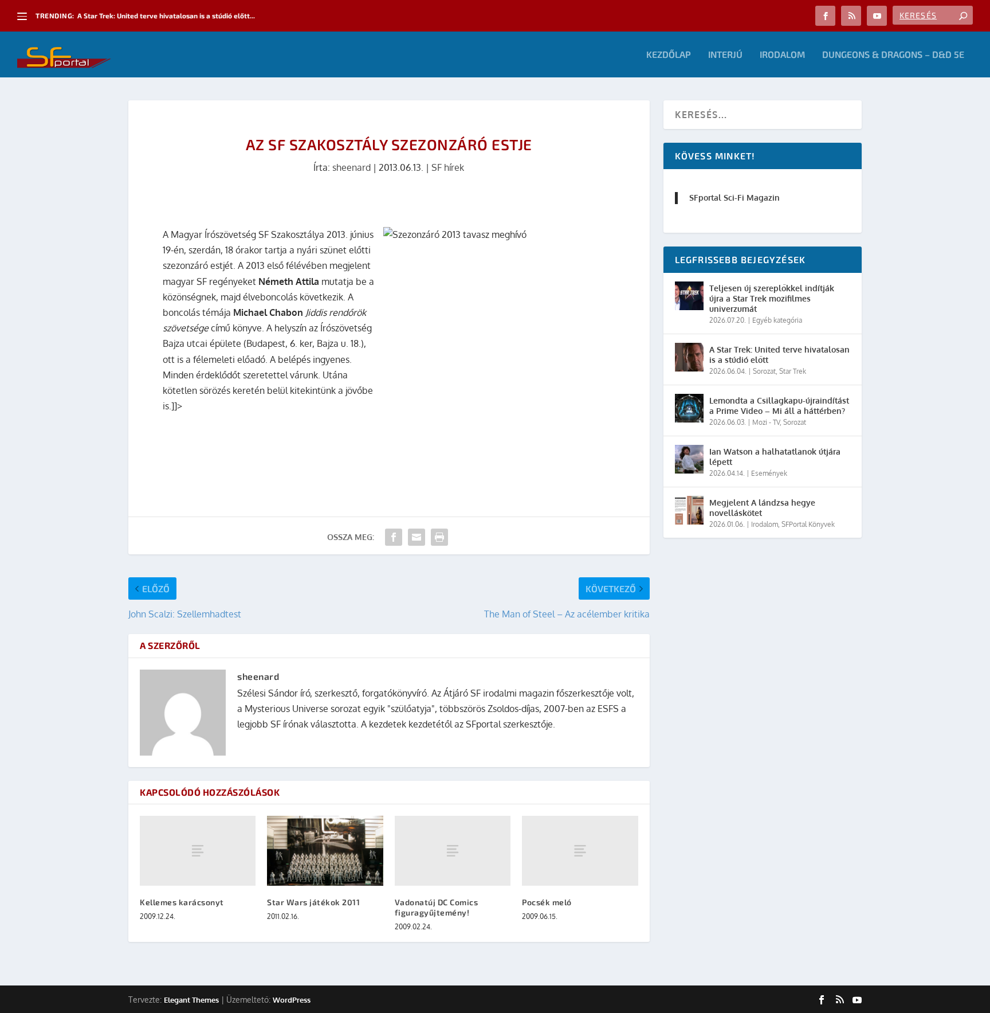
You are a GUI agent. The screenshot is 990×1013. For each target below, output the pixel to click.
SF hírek (447, 167)
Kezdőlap (668, 55)
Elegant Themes (191, 999)
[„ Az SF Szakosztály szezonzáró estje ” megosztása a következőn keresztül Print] (439, 537)
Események (769, 473)
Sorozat (764, 371)
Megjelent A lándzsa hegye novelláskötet (762, 508)
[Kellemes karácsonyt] (198, 850)
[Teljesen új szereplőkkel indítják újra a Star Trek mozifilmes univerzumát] (689, 295)
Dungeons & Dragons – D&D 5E (893, 55)
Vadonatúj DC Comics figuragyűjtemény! (436, 907)
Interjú (725, 55)
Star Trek (792, 371)
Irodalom (782, 55)
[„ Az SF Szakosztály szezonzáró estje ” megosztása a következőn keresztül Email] (416, 537)
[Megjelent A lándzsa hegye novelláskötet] (689, 510)
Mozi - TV (766, 422)
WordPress (292, 999)
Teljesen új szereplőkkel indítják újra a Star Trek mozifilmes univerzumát (771, 298)
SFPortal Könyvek (808, 524)
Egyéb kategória (777, 320)
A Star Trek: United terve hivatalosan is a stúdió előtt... (166, 15)
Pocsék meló (547, 902)
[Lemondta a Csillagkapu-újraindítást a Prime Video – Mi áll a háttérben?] (689, 408)
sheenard (351, 167)
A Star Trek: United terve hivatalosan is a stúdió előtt (779, 355)
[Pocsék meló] (580, 850)
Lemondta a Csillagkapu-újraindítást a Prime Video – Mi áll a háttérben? (779, 406)
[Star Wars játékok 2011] (325, 850)
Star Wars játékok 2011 (313, 902)
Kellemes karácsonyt (182, 902)
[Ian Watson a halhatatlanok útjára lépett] (689, 459)
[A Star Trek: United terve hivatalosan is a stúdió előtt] (689, 357)
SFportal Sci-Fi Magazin (734, 197)
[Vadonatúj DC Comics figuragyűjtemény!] (452, 850)
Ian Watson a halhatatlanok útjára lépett (774, 457)
